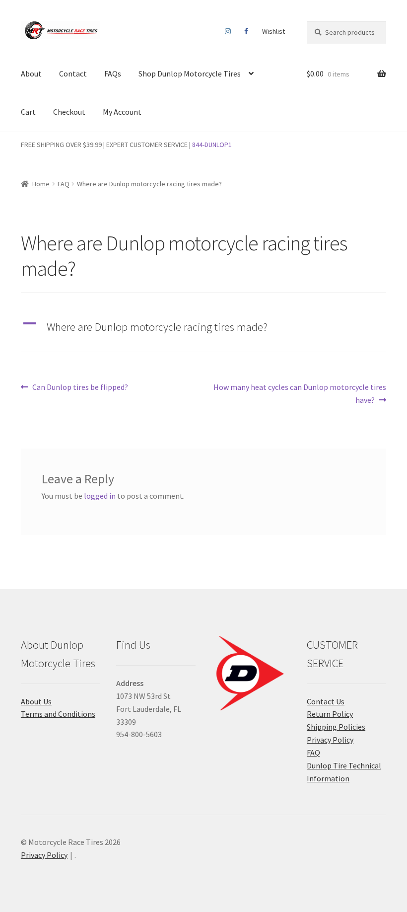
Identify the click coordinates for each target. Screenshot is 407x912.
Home (41, 183)
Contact (73, 73)
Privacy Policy (330, 740)
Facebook (246, 31)
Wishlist (273, 31)
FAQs (112, 73)
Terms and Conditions (58, 714)
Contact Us (325, 701)
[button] (203, 327)
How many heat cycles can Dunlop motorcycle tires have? (299, 393)
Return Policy (330, 714)
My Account (122, 112)
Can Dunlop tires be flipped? (80, 387)
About (31, 73)
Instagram (228, 31)
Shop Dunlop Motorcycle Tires (189, 73)
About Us (36, 701)
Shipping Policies (336, 727)
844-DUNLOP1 (212, 144)
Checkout (69, 112)
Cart (28, 112)
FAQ (63, 183)
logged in (100, 496)
